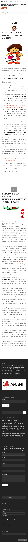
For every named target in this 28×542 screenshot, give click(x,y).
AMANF (4, 505)
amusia (4, 511)
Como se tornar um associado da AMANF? (12, 35)
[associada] (14, 28)
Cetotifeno (5, 517)
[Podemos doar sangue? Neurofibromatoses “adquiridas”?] (14, 189)
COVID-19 (4, 523)
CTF (3, 527)
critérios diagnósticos (7, 525)
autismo (4, 513)
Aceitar (4, 8)
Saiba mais (11, 5)
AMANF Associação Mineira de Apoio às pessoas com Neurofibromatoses (13, 508)
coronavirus (5, 521)
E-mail (4, 399)
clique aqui (20, 261)
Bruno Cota (5, 515)
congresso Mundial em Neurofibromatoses (11, 519)
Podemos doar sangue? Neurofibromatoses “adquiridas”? (14, 198)
